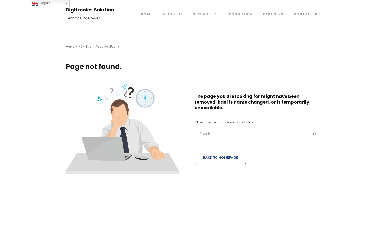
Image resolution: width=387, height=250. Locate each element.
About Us (173, 14)
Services (202, 14)
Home (146, 14)
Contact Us (307, 14)
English (44, 3)
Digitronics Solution (90, 9)
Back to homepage (220, 157)
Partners (273, 14)
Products (237, 14)
